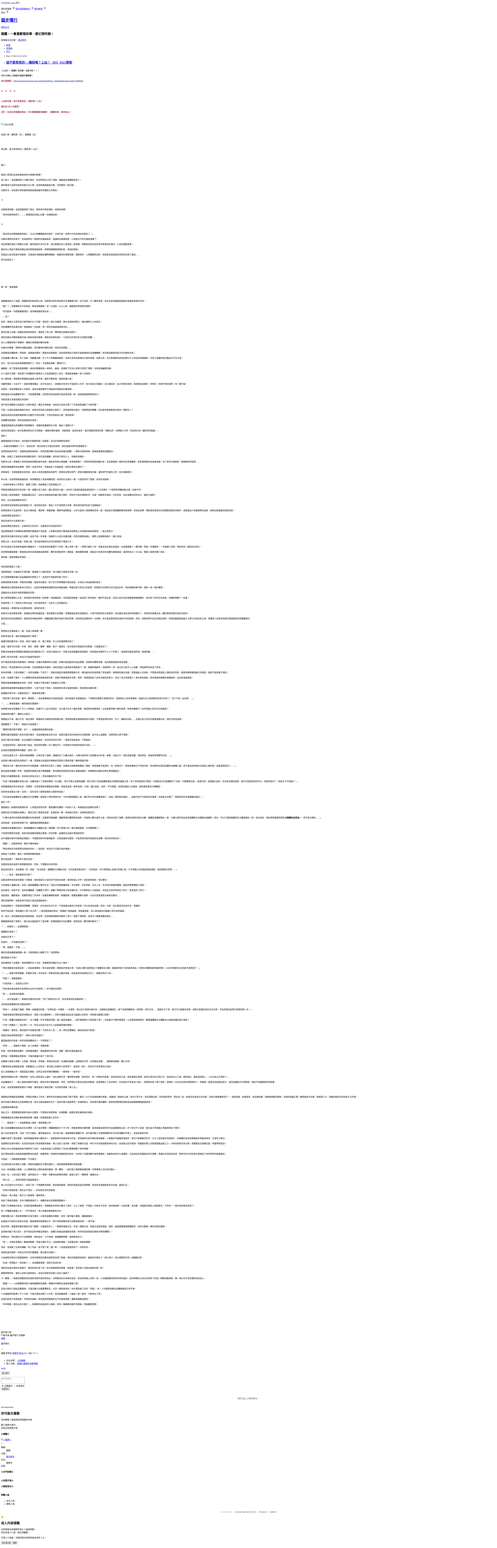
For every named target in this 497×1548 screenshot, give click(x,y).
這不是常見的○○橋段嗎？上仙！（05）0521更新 (39, 62)
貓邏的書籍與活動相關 (27, 1364)
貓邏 (3, 1338)
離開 (15, 1543)
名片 (8, 51)
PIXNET (229, 1512)
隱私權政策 (263, 1512)
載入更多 (5, 1373)
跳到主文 (5, 27)
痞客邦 (15, 1353)
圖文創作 (22, 40)
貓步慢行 (9, 20)
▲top (3, 1368)
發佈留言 (5, 1389)
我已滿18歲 (6, 1543)
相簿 (8, 45)
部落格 (9, 48)
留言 (21, 1353)
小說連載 (21, 1360)
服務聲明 (273, 1512)
